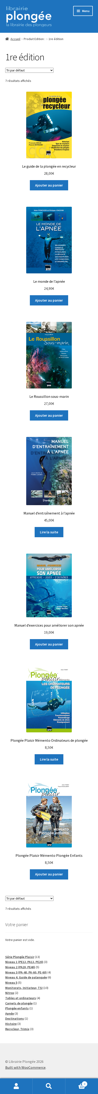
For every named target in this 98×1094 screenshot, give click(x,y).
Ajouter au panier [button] (49, 185)
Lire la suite (49, 532)
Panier (75, 1082)
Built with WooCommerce (25, 1067)
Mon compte (16, 1086)
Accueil (15, 39)
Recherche (49, 1086)
